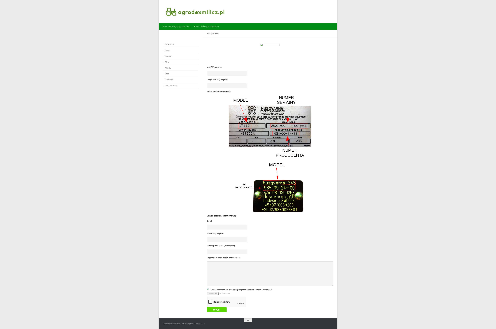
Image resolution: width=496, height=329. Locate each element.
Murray (168, 68)
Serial (209, 221)
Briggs (167, 50)
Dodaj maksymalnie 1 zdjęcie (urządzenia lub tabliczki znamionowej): (241, 289)
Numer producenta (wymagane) (221, 245)
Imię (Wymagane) (214, 67)
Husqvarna (169, 44)
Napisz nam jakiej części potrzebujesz (223, 257)
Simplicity (169, 80)
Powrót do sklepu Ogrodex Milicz (176, 26)
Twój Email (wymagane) (217, 79)
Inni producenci (171, 86)
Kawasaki (168, 56)
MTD (167, 62)
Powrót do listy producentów (206, 26)
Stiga (167, 74)
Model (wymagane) (215, 233)
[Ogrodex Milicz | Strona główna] (195, 11)
